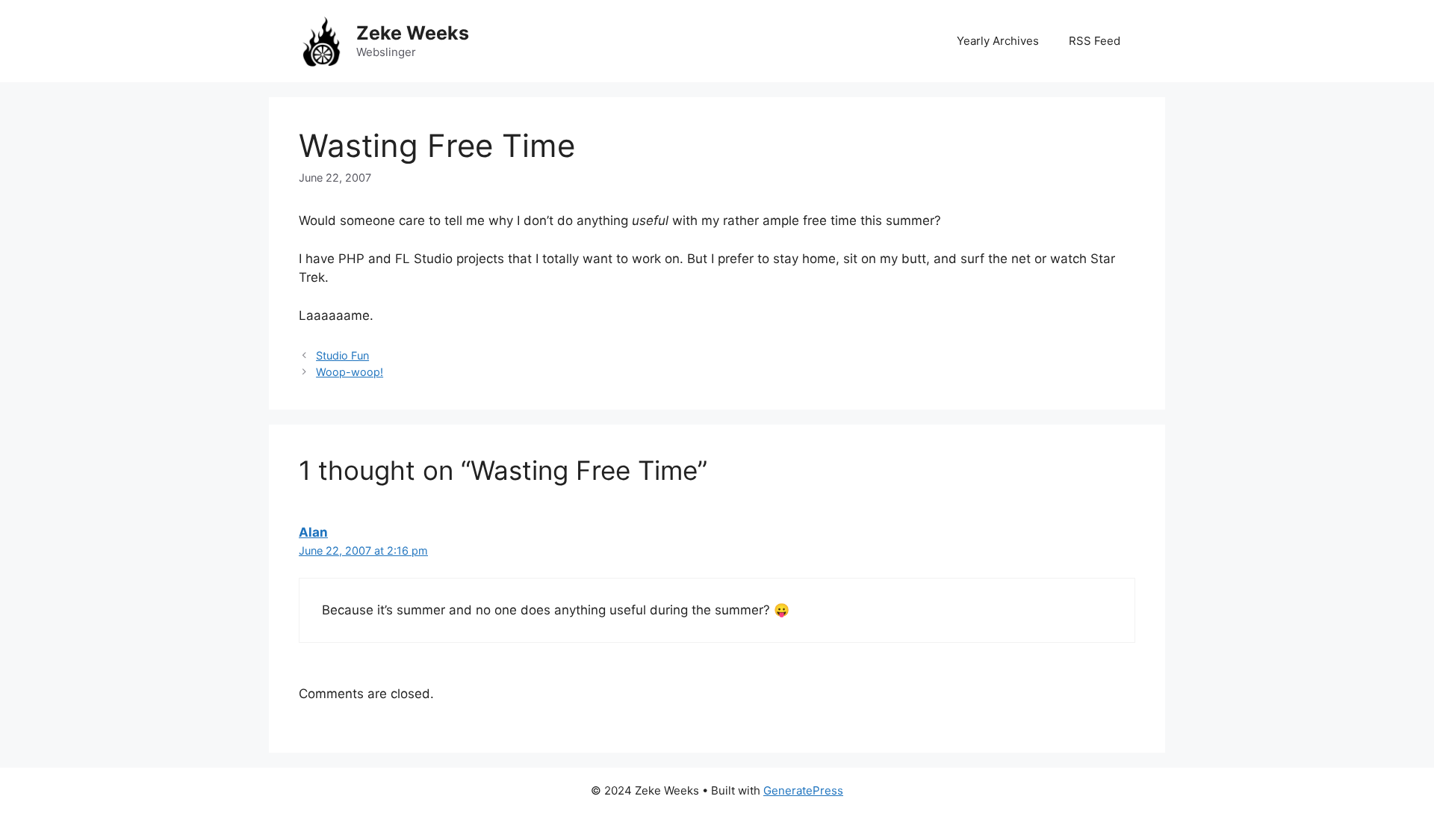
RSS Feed (1094, 41)
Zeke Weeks (412, 33)
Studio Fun (342, 355)
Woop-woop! (349, 372)
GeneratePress (803, 790)
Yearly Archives (998, 41)
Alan (313, 532)
